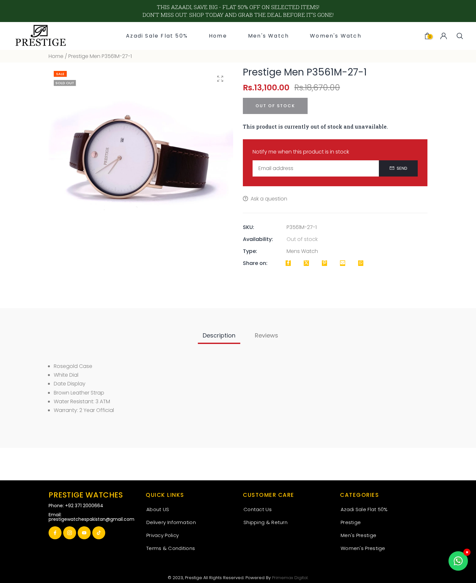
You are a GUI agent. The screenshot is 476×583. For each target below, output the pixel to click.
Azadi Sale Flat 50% (364, 509)
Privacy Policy (162, 535)
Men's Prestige (358, 535)
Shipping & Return (266, 522)
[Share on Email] (342, 263)
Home (56, 56)
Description (219, 335)
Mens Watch (302, 251)
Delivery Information (171, 522)
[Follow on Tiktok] (98, 532)
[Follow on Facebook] (55, 532)
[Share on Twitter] (306, 263)
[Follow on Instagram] (69, 532)
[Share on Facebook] (288, 263)
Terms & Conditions (170, 548)
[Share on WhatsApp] (360, 263)
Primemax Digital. (290, 578)
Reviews (266, 335)
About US (157, 509)
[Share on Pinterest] (324, 263)
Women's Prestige (363, 548)
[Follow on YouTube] (84, 532)
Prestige (351, 522)
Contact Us (258, 509)
